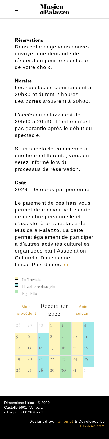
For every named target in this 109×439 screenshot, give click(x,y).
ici (65, 264)
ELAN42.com (92, 426)
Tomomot (64, 421)
